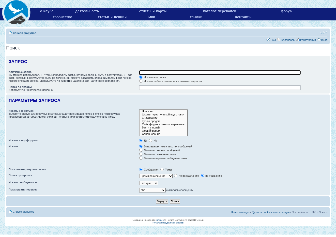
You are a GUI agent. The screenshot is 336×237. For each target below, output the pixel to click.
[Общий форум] (163, 130)
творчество (62, 17)
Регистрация (308, 39)
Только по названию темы (159, 154)
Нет (155, 140)
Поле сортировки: (21, 175)
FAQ (273, 39)
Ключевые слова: (20, 71)
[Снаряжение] (163, 117)
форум (286, 11)
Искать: (14, 146)
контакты (243, 17)
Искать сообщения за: (23, 182)
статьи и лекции (112, 17)
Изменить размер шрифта (323, 33)
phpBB (160, 220)
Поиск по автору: (20, 86)
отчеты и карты (153, 11)
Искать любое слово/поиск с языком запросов (172, 81)
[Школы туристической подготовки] (163, 114)
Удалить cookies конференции (271, 212)
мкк (151, 17)
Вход (324, 39)
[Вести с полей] (163, 127)
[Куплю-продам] (163, 121)
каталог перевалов (219, 11)
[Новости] (163, 111)
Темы (168, 169)
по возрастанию (188, 175)
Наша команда (240, 212)
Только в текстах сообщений (161, 150)
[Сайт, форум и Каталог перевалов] (163, 124)
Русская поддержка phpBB (168, 222)
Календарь (288, 39)
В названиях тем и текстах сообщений (167, 146)
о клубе (46, 11)
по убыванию (213, 175)
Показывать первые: (23, 189)
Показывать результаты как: (28, 169)
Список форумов (24, 33)
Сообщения (150, 169)
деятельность (87, 11)
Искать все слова (154, 77)
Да (145, 140)
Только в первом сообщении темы (165, 158)
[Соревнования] (163, 134)
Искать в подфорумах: (24, 140)
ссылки (196, 17)
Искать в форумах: (21, 110)
